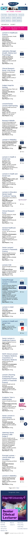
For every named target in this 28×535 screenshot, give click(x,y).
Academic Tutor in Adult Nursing (8, 398)
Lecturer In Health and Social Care (10, 322)
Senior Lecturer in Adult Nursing (8, 417)
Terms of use (20, 522)
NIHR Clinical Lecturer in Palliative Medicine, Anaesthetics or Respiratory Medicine (10, 357)
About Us (12, 522)
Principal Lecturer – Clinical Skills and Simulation (9, 457)
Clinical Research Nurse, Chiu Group (8, 69)
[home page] (13, 6)
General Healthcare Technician (9, 229)
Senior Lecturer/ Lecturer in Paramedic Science (9, 249)
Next (18, 488)
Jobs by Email (4, 528)
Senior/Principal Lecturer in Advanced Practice (9, 282)
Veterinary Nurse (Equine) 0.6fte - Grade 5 (8, 434)
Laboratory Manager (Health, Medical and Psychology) (9, 53)
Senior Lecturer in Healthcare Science (9, 339)
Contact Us (12, 524)
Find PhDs (3, 524)
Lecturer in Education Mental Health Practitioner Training (9, 194)
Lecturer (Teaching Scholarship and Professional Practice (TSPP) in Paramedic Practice (9, 378)
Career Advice (3, 526)
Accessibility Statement (22, 528)
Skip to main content (6, 1)
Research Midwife (8, 121)
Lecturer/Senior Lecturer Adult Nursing (10, 105)
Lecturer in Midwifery (9, 140)
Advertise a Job (4, 530)
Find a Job (3, 522)
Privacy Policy (21, 524)
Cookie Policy (20, 526)
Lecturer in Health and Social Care (9, 175)
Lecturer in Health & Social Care (9, 158)
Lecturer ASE (6, 265)
